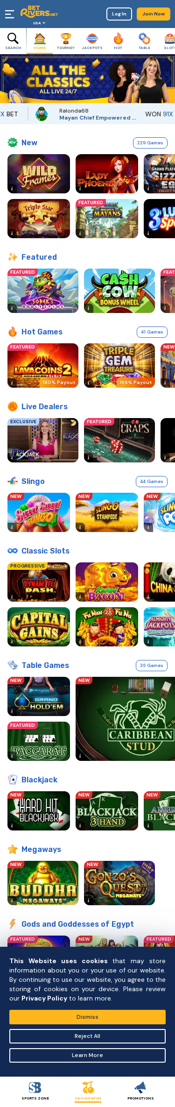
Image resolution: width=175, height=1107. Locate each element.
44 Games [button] (151, 481)
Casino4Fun (88, 1098)
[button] (7, 78)
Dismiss (87, 1017)
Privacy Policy (44, 998)
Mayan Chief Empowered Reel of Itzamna (90, 117)
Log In (119, 14)
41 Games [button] (152, 332)
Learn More (87, 1055)
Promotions (140, 1098)
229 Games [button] (150, 143)
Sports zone (35, 1098)
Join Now (153, 14)
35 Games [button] (151, 665)
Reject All (87, 1036)
